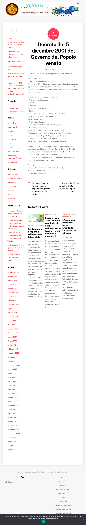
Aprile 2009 (11, 385)
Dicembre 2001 (13, 417)
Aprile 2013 (11, 297)
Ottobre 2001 (12, 421)
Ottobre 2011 (12, 313)
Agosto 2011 (11, 321)
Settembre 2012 (13, 305)
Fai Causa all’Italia (14, 151)
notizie (41, 226)
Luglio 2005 (11, 401)
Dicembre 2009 (13, 353)
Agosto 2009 (12, 369)
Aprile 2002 (11, 409)
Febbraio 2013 (12, 301)
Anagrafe (10, 131)
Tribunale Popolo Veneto (62, 509)
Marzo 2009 (11, 389)
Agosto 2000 (12, 437)
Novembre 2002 (13, 405)
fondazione (11, 186)
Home (63, 478)
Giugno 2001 (12, 425)
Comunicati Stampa (69, 215)
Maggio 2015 (12, 280)
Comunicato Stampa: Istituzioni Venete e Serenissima (15, 213)
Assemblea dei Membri (63, 505)
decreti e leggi (57, 69)
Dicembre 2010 (13, 329)
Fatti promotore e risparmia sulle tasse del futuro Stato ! (36, 233)
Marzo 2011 (11, 325)
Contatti (10, 135)
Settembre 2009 (13, 365)
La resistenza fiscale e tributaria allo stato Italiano (15, 44)
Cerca (9, 38)
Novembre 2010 (13, 333)
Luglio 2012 (11, 309)
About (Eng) (11, 123)
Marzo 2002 (11, 413)
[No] (83, 519)
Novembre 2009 (13, 357)
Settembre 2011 (13, 317)
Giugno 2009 (12, 377)
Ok (43, 522)
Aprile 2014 (11, 285)
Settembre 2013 (13, 293)
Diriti (9, 143)
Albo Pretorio (12, 127)
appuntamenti (12, 174)
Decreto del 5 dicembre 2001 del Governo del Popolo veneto (53, 53)
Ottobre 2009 (12, 361)
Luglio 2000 (11, 441)
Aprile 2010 (11, 345)
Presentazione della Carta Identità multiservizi (14, 257)
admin (46, 69)
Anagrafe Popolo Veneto (62, 513)
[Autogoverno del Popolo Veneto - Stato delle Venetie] (42, 14)
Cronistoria (11, 139)
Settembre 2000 (13, 433)
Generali (10, 190)
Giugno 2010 (12, 337)
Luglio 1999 (11, 450)
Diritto (9, 147)
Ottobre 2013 (12, 288)
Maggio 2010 (12, 341)
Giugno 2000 (12, 445)
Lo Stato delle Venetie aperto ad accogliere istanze (15, 76)
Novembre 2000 (13, 429)
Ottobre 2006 (12, 397)
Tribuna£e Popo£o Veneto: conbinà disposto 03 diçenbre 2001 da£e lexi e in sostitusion (41, 188)
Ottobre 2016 (12, 276)
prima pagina (12, 162)
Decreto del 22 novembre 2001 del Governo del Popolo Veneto (66, 187)
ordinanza (11, 198)
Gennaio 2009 (12, 393)
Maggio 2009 (12, 381)
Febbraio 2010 (12, 349)
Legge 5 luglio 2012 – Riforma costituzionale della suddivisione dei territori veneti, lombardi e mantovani (53, 227)
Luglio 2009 (11, 373)
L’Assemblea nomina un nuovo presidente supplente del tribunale (69, 226)
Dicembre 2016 (13, 272)
